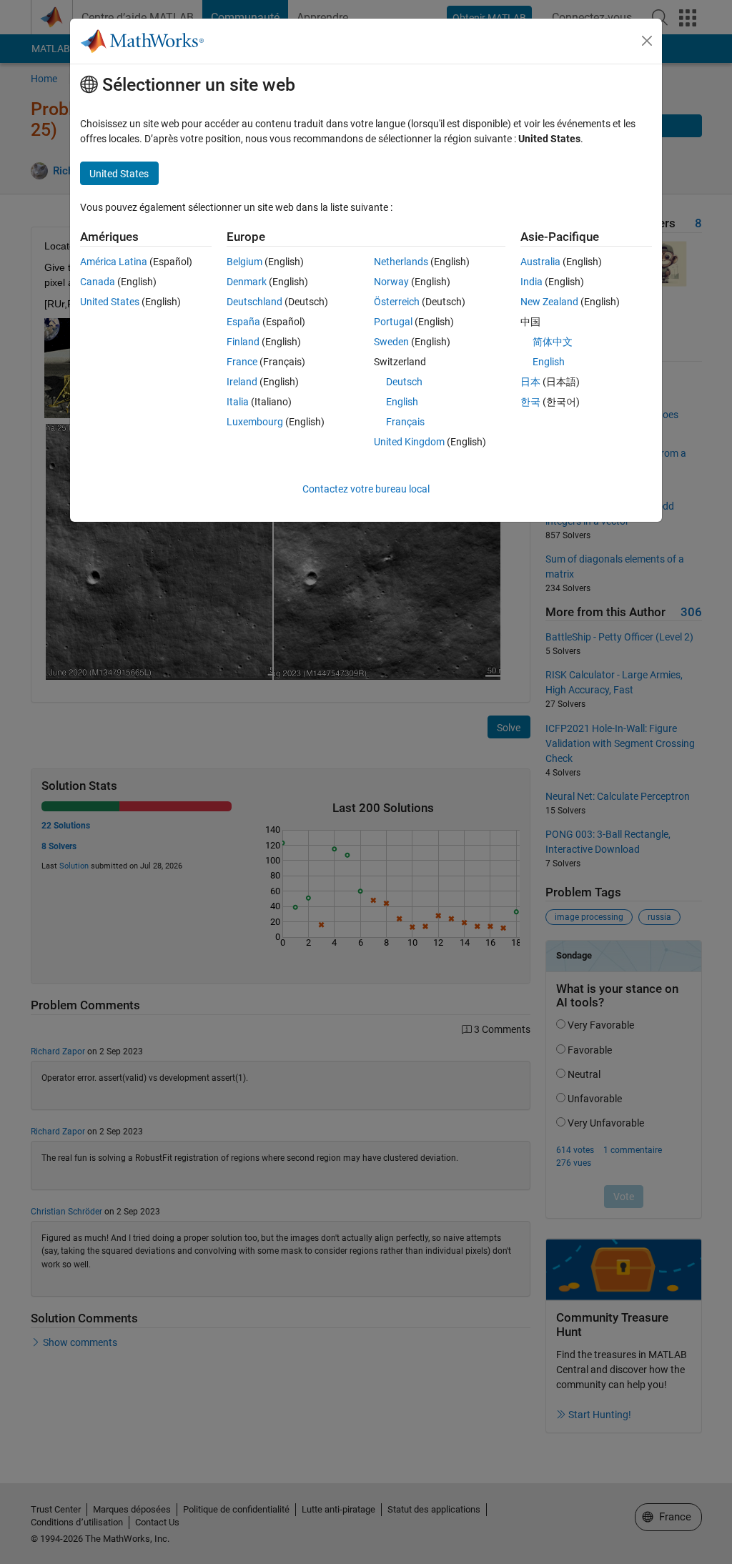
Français (405, 421)
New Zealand (549, 301)
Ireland (242, 381)
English (402, 401)
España (243, 321)
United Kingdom (409, 441)
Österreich (397, 301)
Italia (238, 401)
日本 (530, 381)
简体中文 (553, 341)
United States (109, 301)
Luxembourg (255, 421)
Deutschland (254, 301)
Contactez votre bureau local (366, 489)
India (531, 281)
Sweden (391, 341)
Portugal (393, 321)
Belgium (244, 261)
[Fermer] (647, 41)
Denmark (247, 281)
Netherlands (401, 261)
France (242, 361)
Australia (540, 261)
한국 (530, 401)
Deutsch (404, 381)
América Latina (113, 261)
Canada (97, 281)
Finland (243, 341)
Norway (391, 281)
